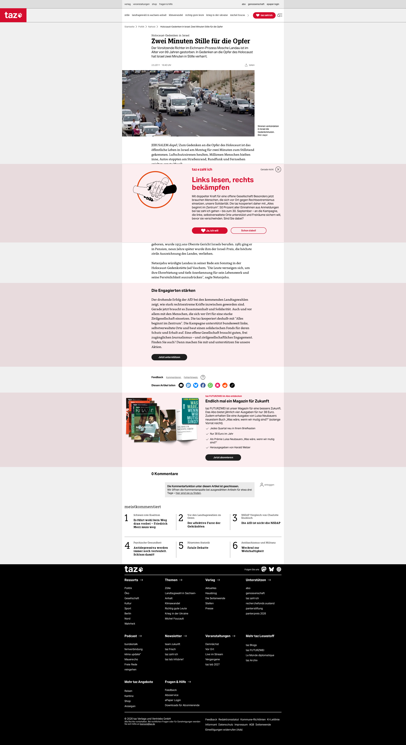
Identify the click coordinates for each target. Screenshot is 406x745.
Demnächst (212, 644)
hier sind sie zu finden (188, 493)
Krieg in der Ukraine (176, 613)
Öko (126, 593)
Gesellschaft (131, 598)
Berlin (127, 613)
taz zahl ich (252, 598)
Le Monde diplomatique (260, 655)
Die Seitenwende (215, 598)
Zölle (168, 588)
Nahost (151, 27)
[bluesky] (271, 571)
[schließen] (278, 169)
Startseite (129, 27)
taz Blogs (251, 645)
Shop (127, 701)
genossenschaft (255, 593)
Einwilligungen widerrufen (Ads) (223, 729)
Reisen (128, 691)
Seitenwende (263, 724)
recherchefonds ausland (260, 603)
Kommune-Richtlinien (253, 719)
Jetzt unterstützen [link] (169, 357)
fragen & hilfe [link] (166, 4)
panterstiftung (254, 608)
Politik (141, 27)
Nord (127, 618)
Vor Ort (209, 649)
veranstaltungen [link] (141, 4)
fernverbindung (133, 649)
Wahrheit (129, 623)
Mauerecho (131, 659)
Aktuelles (210, 588)
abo (248, 588)
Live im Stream (214, 654)
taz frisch (170, 649)
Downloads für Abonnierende (182, 705)
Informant (211, 724)
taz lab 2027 (212, 664)
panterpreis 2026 (256, 613)
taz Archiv (252, 660)
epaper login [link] (273, 4)
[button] (279, 15)
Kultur (128, 603)
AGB (252, 724)
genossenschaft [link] (256, 4)
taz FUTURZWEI (255, 650)
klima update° (132, 654)
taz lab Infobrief (174, 659)
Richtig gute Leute (176, 608)
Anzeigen (129, 706)
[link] (127, 15)
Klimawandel (172, 603)
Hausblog (211, 593)
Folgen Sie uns (252, 569)
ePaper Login (173, 700)
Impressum (241, 724)
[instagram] (279, 571)
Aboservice (171, 695)
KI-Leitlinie (273, 719)
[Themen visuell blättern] (248, 15)
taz (134, 569)
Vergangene (212, 659)
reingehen (130, 669)
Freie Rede (130, 664)
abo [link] (244, 4)
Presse (209, 608)
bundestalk (131, 644)
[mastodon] (264, 571)
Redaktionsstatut (229, 719)
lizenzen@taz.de (147, 724)
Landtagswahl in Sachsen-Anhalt (180, 596)
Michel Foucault (174, 618)
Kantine (129, 696)
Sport (127, 608)
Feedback (171, 690)
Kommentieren (173, 377)
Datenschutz (226, 724)
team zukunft (172, 644)
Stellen (209, 603)
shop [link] (154, 4)
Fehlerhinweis (191, 377)
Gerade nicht (267, 169)
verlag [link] (127, 4)
